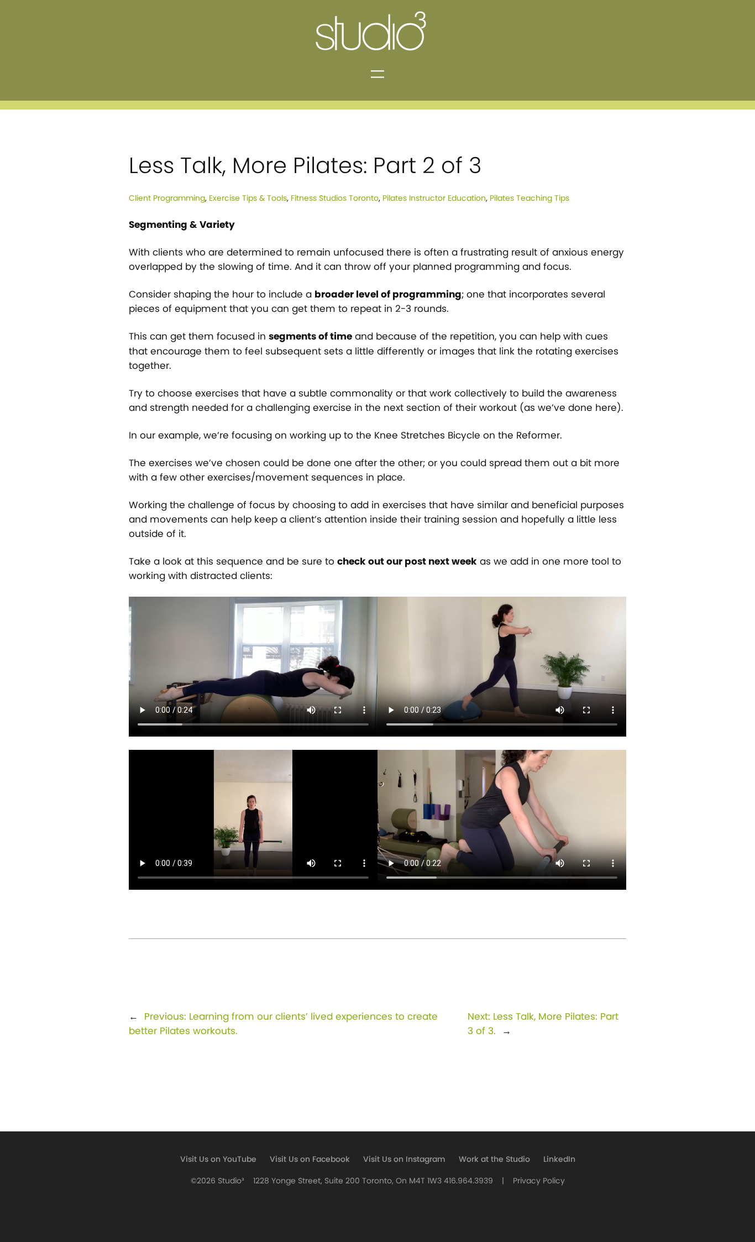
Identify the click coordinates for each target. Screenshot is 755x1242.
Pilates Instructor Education (434, 198)
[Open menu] (377, 74)
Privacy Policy (539, 1181)
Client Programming (167, 198)
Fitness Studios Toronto (335, 198)
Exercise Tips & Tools (248, 198)
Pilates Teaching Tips (529, 198)
